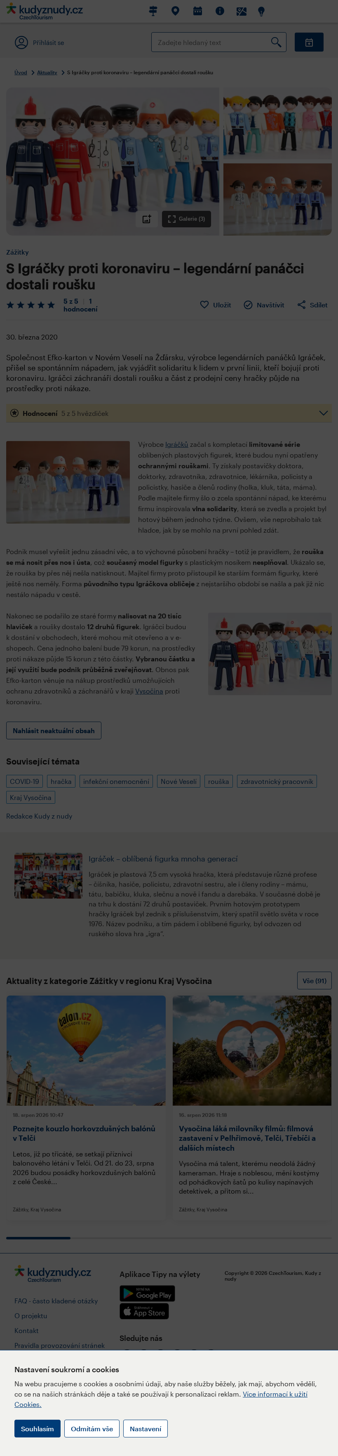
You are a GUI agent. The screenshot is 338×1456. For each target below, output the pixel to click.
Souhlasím (37, 1428)
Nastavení (145, 1428)
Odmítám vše (92, 1428)
